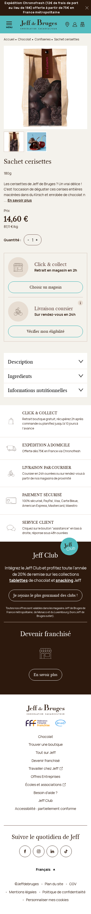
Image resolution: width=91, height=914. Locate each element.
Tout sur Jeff (46, 752)
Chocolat (45, 736)
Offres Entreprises (45, 776)
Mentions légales (22, 891)
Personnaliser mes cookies (47, 899)
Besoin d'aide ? (45, 792)
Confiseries (43, 39)
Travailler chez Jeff (43, 768)
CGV (72, 883)
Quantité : (12, 239)
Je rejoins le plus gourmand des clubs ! (45, 595)
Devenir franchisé (46, 760)
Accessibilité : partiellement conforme (45, 808)
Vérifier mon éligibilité (45, 331)
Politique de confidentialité (63, 891)
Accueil (9, 39)
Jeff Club (45, 800)
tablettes (18, 580)
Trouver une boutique (46, 744)
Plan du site (54, 883)
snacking (64, 580)
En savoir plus (20, 200)
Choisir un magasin (46, 287)
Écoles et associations (43, 784)
